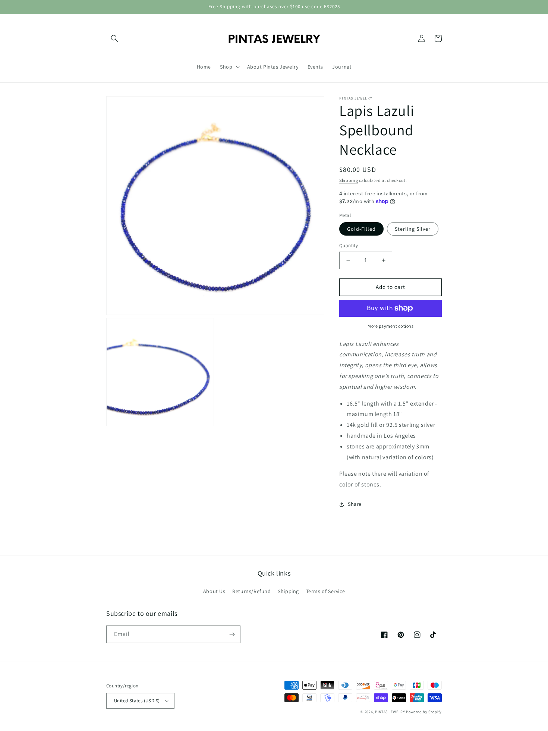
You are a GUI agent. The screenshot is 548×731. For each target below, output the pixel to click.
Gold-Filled (361, 229)
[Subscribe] (232, 634)
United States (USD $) (137, 700)
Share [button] (355, 504)
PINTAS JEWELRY (390, 711)
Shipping (348, 180)
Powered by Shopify (424, 711)
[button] (114, 38)
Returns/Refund (251, 591)
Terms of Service (325, 591)
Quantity (348, 245)
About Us (214, 591)
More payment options (390, 326)
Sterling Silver (413, 229)
